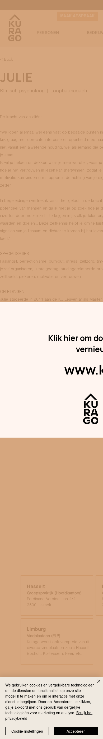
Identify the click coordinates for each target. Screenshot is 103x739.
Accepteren (76, 731)
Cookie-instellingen (27, 731)
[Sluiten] (95, 684)
